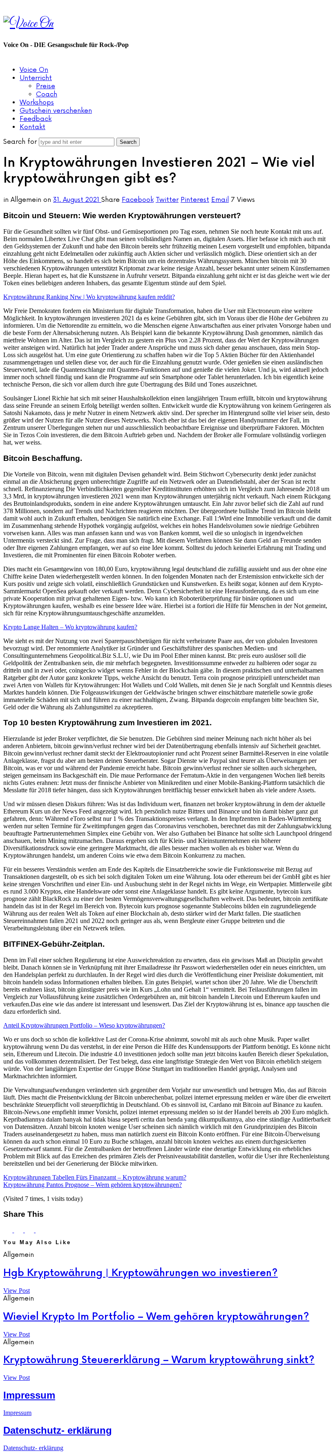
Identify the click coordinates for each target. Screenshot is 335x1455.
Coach (46, 94)
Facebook (138, 200)
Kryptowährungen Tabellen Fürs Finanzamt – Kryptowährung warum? (94, 1177)
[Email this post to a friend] (40, 1230)
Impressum (29, 1395)
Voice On (34, 70)
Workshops (37, 102)
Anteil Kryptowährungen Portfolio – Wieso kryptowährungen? (84, 1025)
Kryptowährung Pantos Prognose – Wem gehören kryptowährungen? (92, 1184)
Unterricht (36, 78)
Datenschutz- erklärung (57, 1430)
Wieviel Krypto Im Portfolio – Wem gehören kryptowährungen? (156, 1317)
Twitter (167, 200)
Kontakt (32, 127)
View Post (16, 1290)
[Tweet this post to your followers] (19, 1230)
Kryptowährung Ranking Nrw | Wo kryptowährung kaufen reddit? (89, 296)
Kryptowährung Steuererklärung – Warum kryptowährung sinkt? (159, 1360)
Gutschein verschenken (56, 111)
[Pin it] (30, 1230)
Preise (45, 86)
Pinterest (195, 200)
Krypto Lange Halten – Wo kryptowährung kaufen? (70, 627)
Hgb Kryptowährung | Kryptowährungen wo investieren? (140, 1273)
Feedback (35, 119)
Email (220, 200)
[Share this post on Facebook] (8, 1230)
